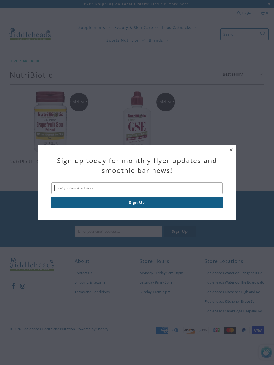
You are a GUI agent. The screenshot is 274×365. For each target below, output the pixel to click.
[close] (231, 149)
